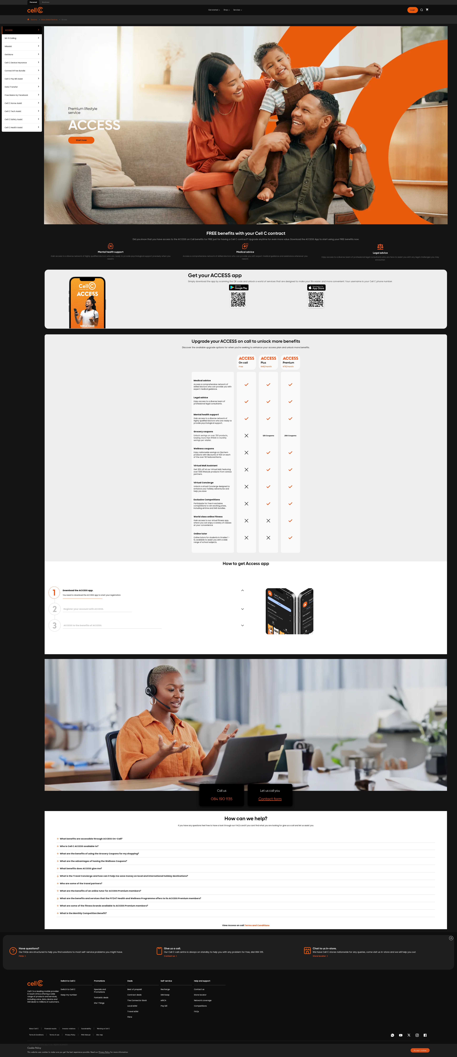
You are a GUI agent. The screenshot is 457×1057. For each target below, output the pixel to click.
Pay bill (164, 1006)
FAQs (21, 956)
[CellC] (35, 9)
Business (45, 2)
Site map (99, 1035)
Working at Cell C (103, 1029)
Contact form (270, 799)
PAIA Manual (85, 1035)
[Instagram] (417, 1035)
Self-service (166, 981)
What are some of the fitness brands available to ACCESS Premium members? (104, 905)
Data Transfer (11, 87)
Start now (81, 140)
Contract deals (134, 995)
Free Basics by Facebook (16, 95)
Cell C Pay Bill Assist (14, 78)
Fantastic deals (101, 997)
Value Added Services (49, 19)
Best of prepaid (134, 989)
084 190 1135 (221, 799)
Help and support (202, 981)
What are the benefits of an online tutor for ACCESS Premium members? (100, 890)
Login (412, 10)
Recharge (165, 989)
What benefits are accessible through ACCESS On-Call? (91, 838)
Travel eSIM (132, 1011)
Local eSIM (132, 1006)
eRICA (163, 1000)
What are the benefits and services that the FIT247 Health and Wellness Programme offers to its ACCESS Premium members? (130, 898)
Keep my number (69, 995)
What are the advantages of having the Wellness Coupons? (93, 861)
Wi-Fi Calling (10, 38)
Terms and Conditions (256, 925)
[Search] (421, 10)
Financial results (50, 1029)
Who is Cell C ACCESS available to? (79, 846)
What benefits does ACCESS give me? (81, 868)
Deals (130, 981)
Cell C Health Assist (14, 127)
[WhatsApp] (393, 1035)
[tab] (246, 838)
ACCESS (8, 30)
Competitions (200, 1006)
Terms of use (54, 1035)
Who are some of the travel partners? (81, 883)
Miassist (8, 46)
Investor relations (68, 1029)
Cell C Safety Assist (13, 119)
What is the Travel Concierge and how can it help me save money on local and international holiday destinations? (124, 875)
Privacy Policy (70, 1035)
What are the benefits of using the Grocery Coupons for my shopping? (99, 853)
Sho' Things (99, 1003)
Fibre (129, 1017)
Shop (226, 10)
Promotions (99, 981)
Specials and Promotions (100, 990)
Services (237, 10)
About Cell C (33, 1029)
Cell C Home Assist (13, 103)
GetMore (9, 54)
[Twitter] (409, 1035)
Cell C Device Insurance (16, 62)
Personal (33, 2)
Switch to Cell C (68, 981)
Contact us (169, 956)
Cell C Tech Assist (13, 111)
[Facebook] (426, 1035)
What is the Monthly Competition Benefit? (83, 913)
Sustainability (86, 1029)
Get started (213, 10)
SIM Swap (165, 995)
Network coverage (202, 1000)
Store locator (319, 956)
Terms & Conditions (36, 1035)
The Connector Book (137, 1000)
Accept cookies (420, 1050)
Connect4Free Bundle (15, 70)
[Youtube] (401, 1035)
